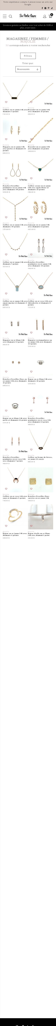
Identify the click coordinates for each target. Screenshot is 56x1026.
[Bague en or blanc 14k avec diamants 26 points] (40, 368)
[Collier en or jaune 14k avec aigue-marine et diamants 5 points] (15, 290)
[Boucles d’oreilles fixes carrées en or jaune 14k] (40, 484)
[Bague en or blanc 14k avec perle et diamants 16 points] (15, 407)
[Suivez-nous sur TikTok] (52, 8)
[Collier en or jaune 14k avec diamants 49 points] (15, 213)
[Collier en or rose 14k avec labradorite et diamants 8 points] (40, 290)
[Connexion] (45, 16)
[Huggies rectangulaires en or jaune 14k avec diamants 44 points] (40, 329)
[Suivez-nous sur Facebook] (42, 8)
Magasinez (17, 39)
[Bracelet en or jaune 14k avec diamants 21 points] (40, 98)
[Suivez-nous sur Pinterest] (49, 8)
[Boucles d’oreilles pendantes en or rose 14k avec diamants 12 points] (40, 407)
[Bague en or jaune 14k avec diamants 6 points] (15, 522)
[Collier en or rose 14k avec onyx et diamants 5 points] (15, 484)
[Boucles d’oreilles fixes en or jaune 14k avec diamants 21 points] (15, 368)
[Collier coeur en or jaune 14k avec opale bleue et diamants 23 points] (40, 175)
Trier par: (28, 63)
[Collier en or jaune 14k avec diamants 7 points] (15, 251)
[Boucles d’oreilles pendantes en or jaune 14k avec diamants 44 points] (40, 251)
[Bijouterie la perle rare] (28, 16)
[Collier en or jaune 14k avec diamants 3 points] (15, 98)
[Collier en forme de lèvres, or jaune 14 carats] (40, 446)
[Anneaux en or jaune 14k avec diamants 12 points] (40, 213)
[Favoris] (6, 102)
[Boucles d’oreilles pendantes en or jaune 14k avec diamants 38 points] (15, 175)
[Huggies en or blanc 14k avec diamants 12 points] (15, 329)
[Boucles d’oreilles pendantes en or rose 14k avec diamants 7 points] (15, 446)
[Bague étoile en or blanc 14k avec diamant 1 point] (40, 522)
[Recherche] (10, 16)
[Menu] (5, 16)
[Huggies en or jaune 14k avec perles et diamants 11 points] (15, 136)
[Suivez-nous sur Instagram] (46, 8)
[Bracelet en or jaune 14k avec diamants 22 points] (40, 136)
